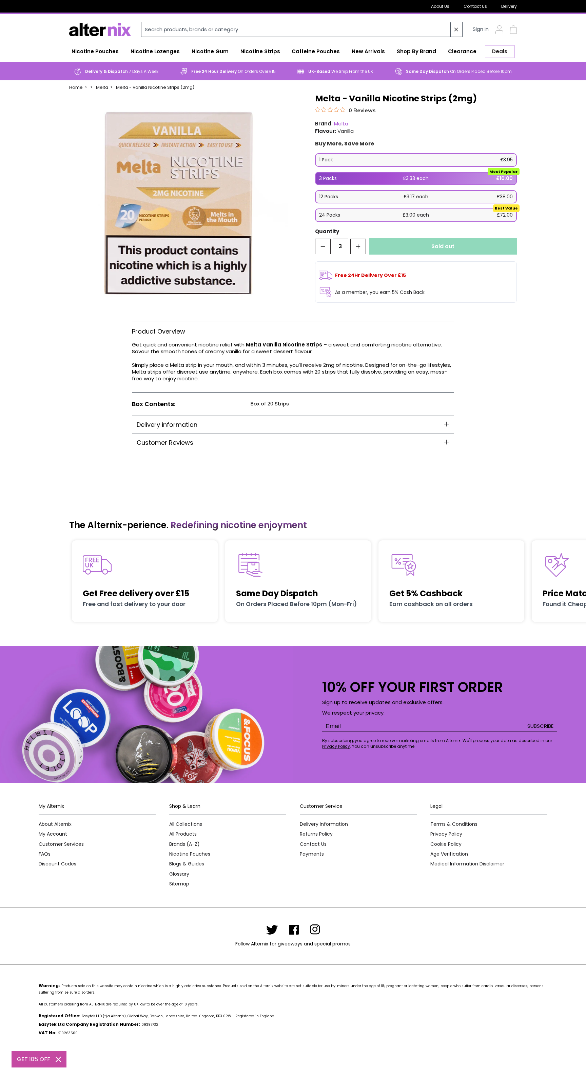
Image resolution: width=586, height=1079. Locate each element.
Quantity (327, 232)
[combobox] (302, 29)
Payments (312, 854)
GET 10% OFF (33, 1059)
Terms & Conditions (453, 824)
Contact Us (475, 6)
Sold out (442, 246)
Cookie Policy (446, 844)
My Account (53, 834)
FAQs (45, 854)
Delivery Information (324, 824)
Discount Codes (57, 863)
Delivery (509, 6)
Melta (102, 87)
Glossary (179, 874)
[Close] (58, 1059)
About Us (440, 6)
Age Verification (449, 854)
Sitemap (179, 883)
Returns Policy (316, 834)
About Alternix (55, 824)
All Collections (185, 824)
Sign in (481, 29)
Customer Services (61, 844)
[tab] (293, 425)
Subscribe (540, 726)
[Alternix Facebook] (294, 929)
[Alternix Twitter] (272, 929)
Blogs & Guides (186, 863)
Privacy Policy (336, 746)
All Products (183, 834)
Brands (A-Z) (184, 844)
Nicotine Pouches (189, 854)
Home (76, 87)
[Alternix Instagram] (315, 929)
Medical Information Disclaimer (467, 863)
